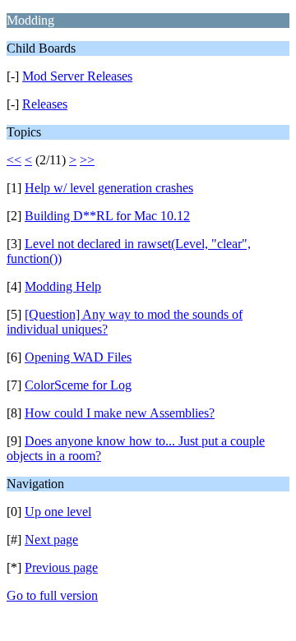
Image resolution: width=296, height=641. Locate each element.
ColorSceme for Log (78, 385)
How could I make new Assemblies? (120, 413)
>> (87, 160)
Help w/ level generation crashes (109, 188)
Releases (44, 104)
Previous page (61, 567)
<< (14, 160)
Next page (51, 539)
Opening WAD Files (78, 357)
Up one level (58, 512)
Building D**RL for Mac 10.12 (107, 216)
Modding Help (63, 286)
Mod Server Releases (77, 76)
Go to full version (52, 595)
